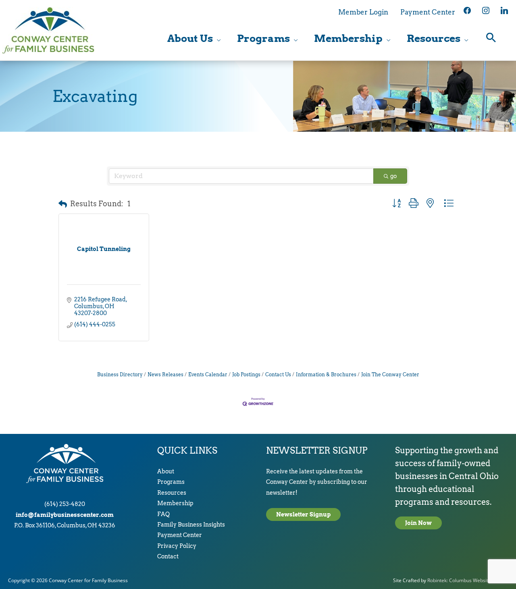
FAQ (163, 514)
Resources (171, 492)
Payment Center (179, 535)
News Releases (165, 374)
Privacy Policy (176, 546)
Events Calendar (207, 374)
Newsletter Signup (303, 514)
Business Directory (120, 374)
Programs (171, 482)
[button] (491, 38)
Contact (168, 556)
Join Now (418, 523)
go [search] (393, 176)
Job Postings (246, 374)
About (165, 471)
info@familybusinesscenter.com (65, 515)
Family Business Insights (191, 524)
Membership (175, 503)
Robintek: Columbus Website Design (467, 580)
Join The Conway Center (390, 374)
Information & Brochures (326, 374)
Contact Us (278, 374)
